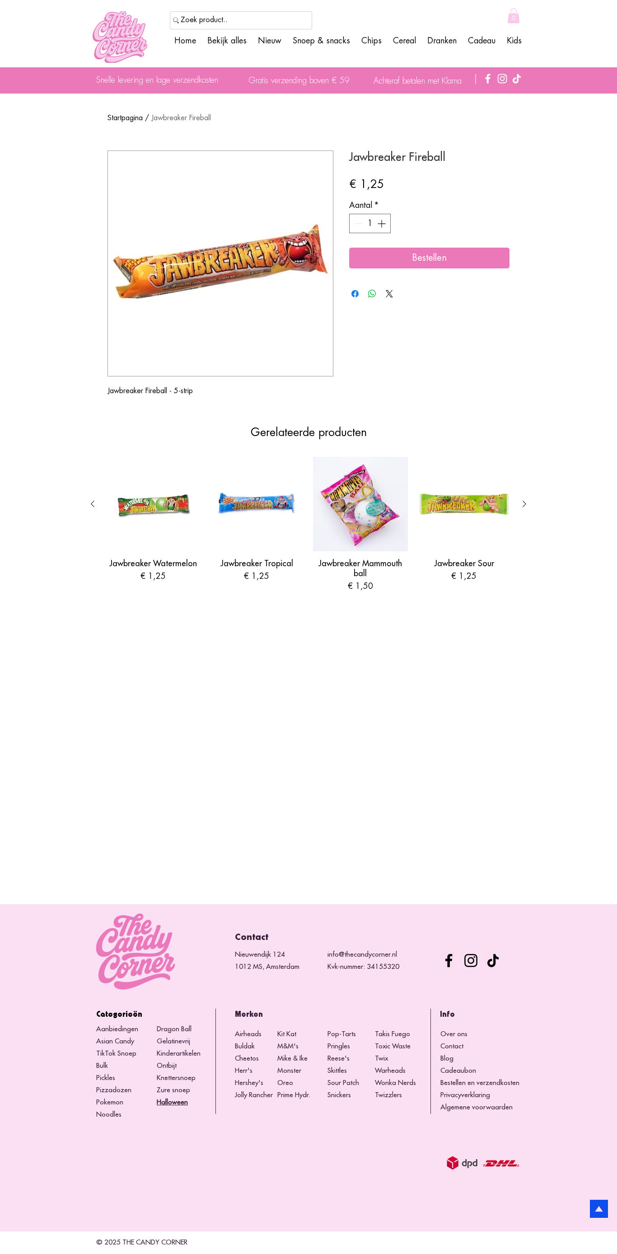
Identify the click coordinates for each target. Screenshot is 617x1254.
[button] (513, 15)
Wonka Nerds (395, 1083)
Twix (381, 1058)
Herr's (243, 1070)
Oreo (285, 1083)
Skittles (337, 1070)
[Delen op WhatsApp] (372, 293)
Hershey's (249, 1083)
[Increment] (382, 223)
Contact (451, 1046)
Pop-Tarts (341, 1034)
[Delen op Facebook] (355, 293)
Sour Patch (343, 1083)
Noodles (109, 1114)
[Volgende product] (524, 503)
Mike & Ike (292, 1058)
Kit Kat (286, 1034)
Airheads (248, 1034)
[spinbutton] (370, 223)
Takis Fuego (392, 1034)
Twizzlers (388, 1095)
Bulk (102, 1065)
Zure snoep (173, 1090)
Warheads (390, 1070)
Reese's (338, 1058)
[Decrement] (358, 223)
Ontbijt (167, 1065)
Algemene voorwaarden (476, 1107)
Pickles (105, 1078)
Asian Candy (115, 1041)
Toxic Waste (393, 1046)
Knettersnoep (176, 1078)
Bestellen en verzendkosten (479, 1083)
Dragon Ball (174, 1029)
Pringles (338, 1046)
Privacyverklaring (465, 1095)
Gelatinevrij (173, 1041)
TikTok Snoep (116, 1053)
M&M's (288, 1046)
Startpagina (125, 118)
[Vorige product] (92, 503)
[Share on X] (389, 293)
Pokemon (109, 1102)
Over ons (453, 1034)
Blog (446, 1058)
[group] (308, 524)
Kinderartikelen (179, 1053)
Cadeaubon (458, 1070)
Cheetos (248, 1058)
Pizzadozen (113, 1090)
